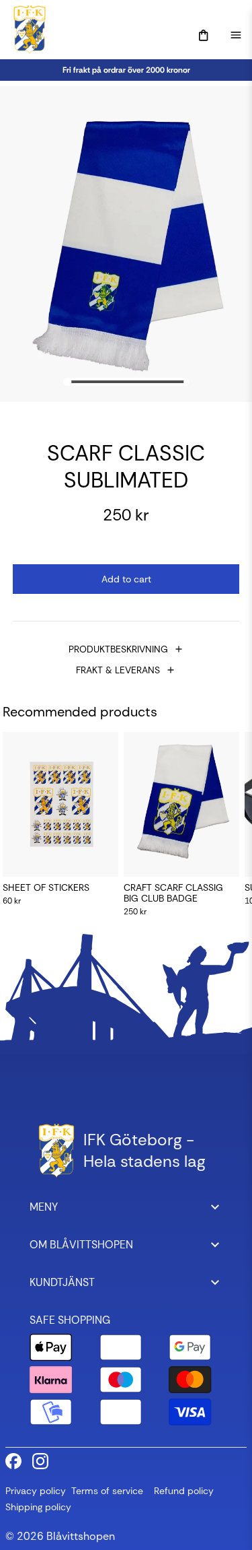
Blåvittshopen (80, 1536)
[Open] (203, 35)
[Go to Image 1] (127, 381)
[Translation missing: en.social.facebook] (13, 1461)
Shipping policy (38, 1507)
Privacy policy (35, 1491)
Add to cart (126, 579)
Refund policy (184, 1491)
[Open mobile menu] (236, 35)
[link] (126, 70)
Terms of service (107, 1491)
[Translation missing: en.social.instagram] (40, 1461)
